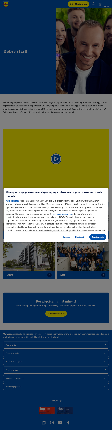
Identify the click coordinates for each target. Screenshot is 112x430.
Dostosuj (79, 237)
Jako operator (12, 200)
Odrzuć (66, 237)
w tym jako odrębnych (61, 214)
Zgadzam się (98, 237)
